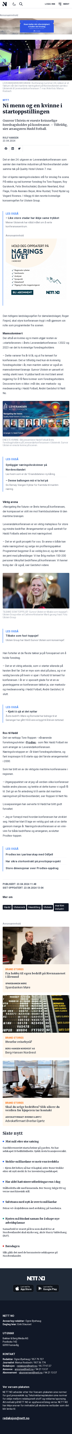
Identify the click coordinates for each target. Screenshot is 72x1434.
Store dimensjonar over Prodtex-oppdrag (32, 868)
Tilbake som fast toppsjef (22, 635)
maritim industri (59, 907)
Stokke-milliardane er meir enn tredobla (32, 1161)
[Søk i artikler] (21, 4)
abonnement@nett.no (31, 1372)
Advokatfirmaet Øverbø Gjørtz (25, 1121)
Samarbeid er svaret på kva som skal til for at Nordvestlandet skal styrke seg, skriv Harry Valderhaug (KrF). (35, 1232)
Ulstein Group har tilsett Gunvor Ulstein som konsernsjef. (35, 640)
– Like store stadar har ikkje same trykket (32, 218)
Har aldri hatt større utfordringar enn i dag (32, 1181)
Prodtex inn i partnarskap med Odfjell (29, 854)
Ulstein (48, 907)
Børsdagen (12, 1246)
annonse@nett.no (24, 1369)
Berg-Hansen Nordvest (20, 1052)
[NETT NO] (7, 4)
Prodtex (31, 742)
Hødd (7, 907)
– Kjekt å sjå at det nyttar (21, 711)
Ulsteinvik (19, 907)
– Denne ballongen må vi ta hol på (27, 480)
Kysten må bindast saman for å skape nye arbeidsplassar (32, 1220)
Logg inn (50, 4)
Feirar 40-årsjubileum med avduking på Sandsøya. (32, 1208)
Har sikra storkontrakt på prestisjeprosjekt (33, 861)
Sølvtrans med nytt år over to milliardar (31, 1201)
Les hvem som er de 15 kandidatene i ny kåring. (30, 474)
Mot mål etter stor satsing (22, 1141)
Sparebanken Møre (17, 987)
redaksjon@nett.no (27, 1366)
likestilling (34, 907)
